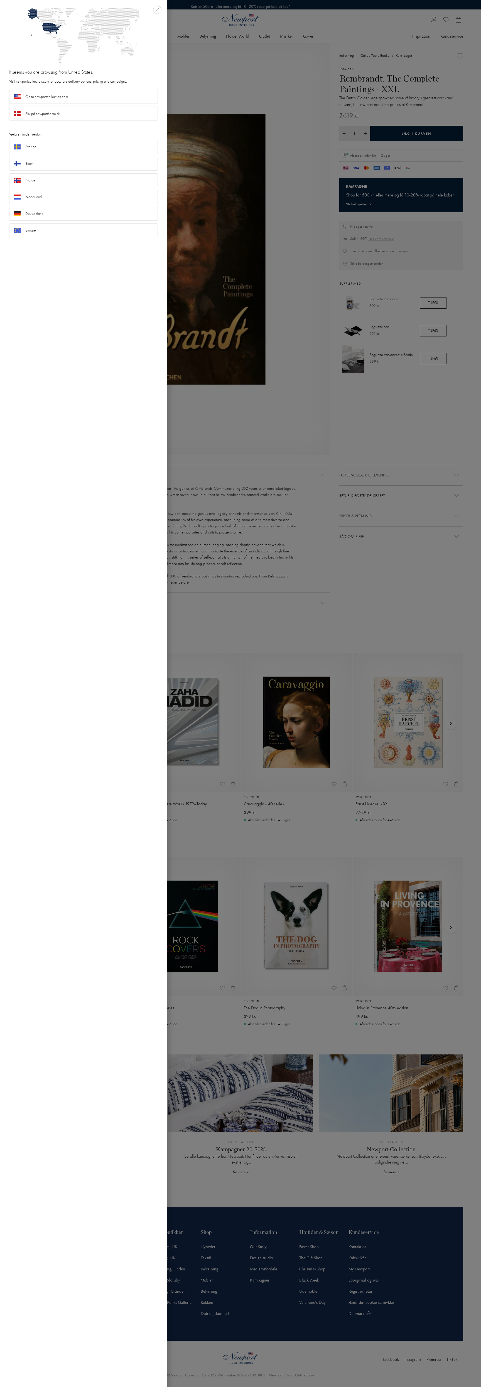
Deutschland (34, 213)
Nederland (33, 197)
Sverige (30, 146)
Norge (30, 180)
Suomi (29, 163)
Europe (30, 230)
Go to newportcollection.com (46, 96)
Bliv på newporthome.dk (42, 113)
